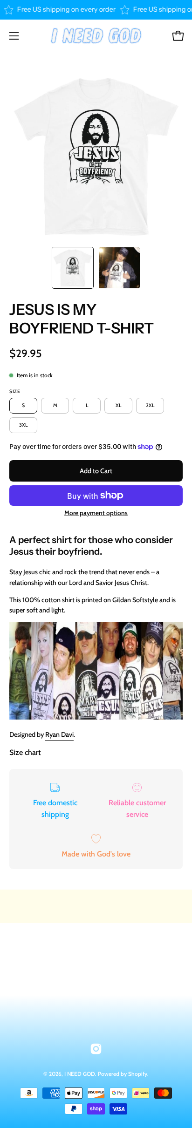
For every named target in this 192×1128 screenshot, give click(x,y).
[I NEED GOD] (96, 36)
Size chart (25, 752)
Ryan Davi (59, 734)
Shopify (137, 1073)
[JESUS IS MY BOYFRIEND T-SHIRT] (73, 268)
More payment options (96, 512)
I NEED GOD (79, 1073)
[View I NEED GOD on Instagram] (96, 1049)
